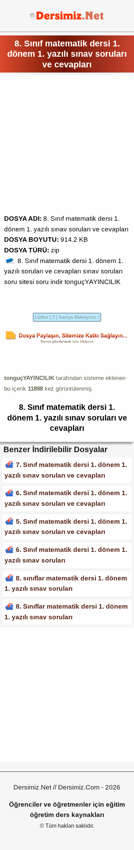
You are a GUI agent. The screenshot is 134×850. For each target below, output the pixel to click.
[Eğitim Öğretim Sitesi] (66, 18)
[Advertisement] (67, 146)
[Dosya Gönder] (67, 343)
